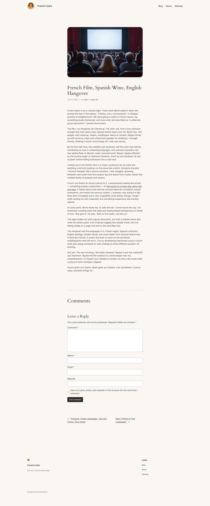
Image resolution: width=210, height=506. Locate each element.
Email (70, 367)
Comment (73, 327)
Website (71, 379)
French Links (44, 5)
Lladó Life (94, 100)
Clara (86, 100)
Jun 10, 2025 (72, 100)
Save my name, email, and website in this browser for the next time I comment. (103, 392)
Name (71, 355)
